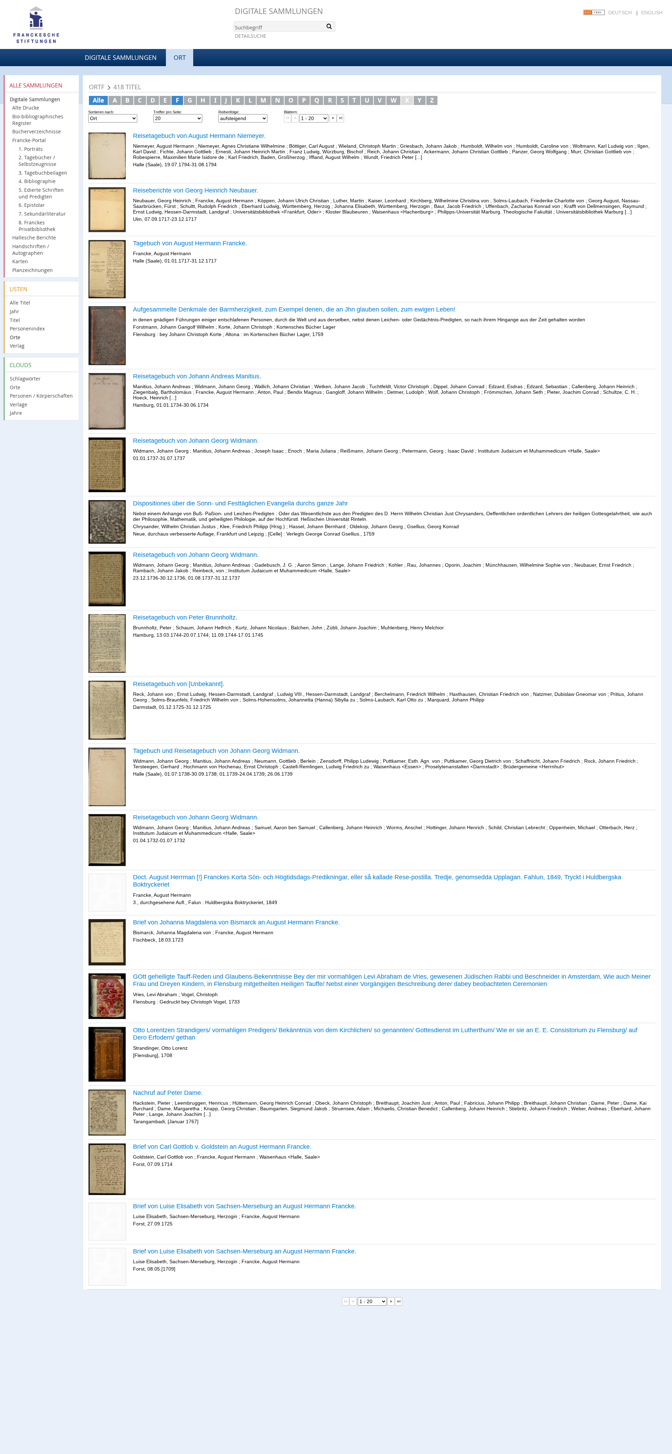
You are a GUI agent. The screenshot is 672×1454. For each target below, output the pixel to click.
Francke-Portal (29, 140)
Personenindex (27, 328)
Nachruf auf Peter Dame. (168, 1092)
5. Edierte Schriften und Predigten (41, 193)
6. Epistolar (32, 205)
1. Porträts (31, 149)
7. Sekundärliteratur (42, 213)
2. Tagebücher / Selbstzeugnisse (37, 160)
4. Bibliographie (37, 181)
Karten (20, 261)
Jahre (16, 413)
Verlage (18, 404)
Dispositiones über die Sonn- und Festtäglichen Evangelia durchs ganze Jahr (240, 503)
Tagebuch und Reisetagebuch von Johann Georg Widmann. (216, 750)
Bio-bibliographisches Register (37, 119)
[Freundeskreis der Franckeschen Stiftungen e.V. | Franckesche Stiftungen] (56, 25)
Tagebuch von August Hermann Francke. (190, 243)
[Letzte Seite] (340, 118)
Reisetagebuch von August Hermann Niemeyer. (199, 135)
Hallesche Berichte (34, 237)
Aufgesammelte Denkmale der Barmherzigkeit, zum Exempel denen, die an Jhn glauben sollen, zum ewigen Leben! (294, 309)
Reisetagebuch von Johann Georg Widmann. (196, 440)
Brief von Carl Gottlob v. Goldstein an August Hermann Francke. (222, 1146)
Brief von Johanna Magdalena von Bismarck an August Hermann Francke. (236, 922)
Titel (15, 320)
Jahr (14, 311)
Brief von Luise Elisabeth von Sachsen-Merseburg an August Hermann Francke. (244, 1206)
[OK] (329, 26)
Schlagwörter (25, 378)
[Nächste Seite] (333, 118)
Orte (15, 337)
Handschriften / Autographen (30, 249)
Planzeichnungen (32, 270)
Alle (98, 100)
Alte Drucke (25, 107)
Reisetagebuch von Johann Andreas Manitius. (197, 376)
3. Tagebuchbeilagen (43, 172)
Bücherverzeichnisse (36, 131)
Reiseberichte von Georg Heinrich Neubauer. (195, 190)
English (652, 12)
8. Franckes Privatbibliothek (37, 225)
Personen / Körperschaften (41, 395)
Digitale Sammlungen (279, 11)
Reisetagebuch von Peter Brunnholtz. (185, 617)
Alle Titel (20, 302)
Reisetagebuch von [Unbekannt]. (178, 683)
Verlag (17, 345)
